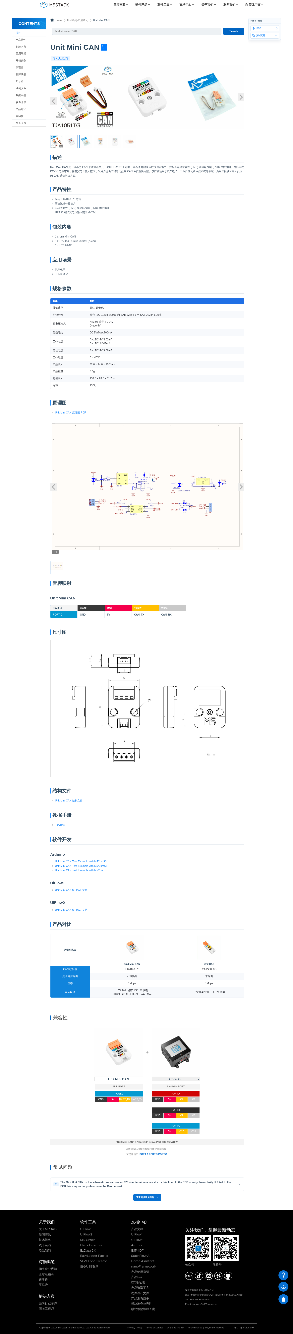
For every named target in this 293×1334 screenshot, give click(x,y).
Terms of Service (154, 1328)
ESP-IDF (137, 1250)
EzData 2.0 (88, 1250)
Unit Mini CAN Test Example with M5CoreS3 (80, 861)
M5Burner (87, 1240)
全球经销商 (46, 1274)
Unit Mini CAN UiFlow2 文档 (71, 909)
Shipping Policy (175, 1328)
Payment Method (214, 1328)
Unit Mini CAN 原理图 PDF (70, 412)
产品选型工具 (140, 1288)
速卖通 (43, 1279)
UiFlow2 (86, 1234)
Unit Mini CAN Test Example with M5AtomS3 (81, 865)
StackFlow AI (140, 1256)
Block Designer (91, 1245)
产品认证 (137, 1277)
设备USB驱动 (89, 1266)
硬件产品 (141, 4)
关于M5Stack (48, 1229)
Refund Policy (194, 1328)
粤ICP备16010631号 (244, 1328)
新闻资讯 (45, 1234)
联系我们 (45, 1250)
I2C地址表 (138, 1282)
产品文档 (137, 1229)
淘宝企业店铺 (48, 1269)
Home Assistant (142, 1261)
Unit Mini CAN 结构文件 (69, 800)
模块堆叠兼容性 (141, 1304)
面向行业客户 (48, 1303)
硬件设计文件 (140, 1293)
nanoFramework (143, 1266)
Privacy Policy (134, 1328)
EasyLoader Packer (94, 1256)
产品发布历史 (140, 1298)
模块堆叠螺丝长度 (143, 1309)
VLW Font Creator (93, 1261)
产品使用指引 (140, 1272)
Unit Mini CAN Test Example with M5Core (79, 870)
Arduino (137, 1245)
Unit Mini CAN (132, 964)
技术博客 (45, 1240)
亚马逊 (43, 1285)
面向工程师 (46, 1309)
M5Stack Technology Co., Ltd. (73, 1328)
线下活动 (45, 1245)
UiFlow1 (85, 1229)
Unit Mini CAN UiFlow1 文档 (71, 889)
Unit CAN (209, 964)
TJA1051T (61, 824)
